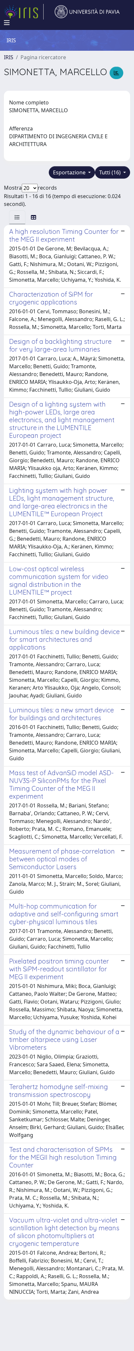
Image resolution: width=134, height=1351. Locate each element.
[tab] (17, 217)
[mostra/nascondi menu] (7, 23)
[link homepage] (24, 12)
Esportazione (70, 172)
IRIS (8, 57)
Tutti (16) (110, 172)
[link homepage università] (87, 12)
